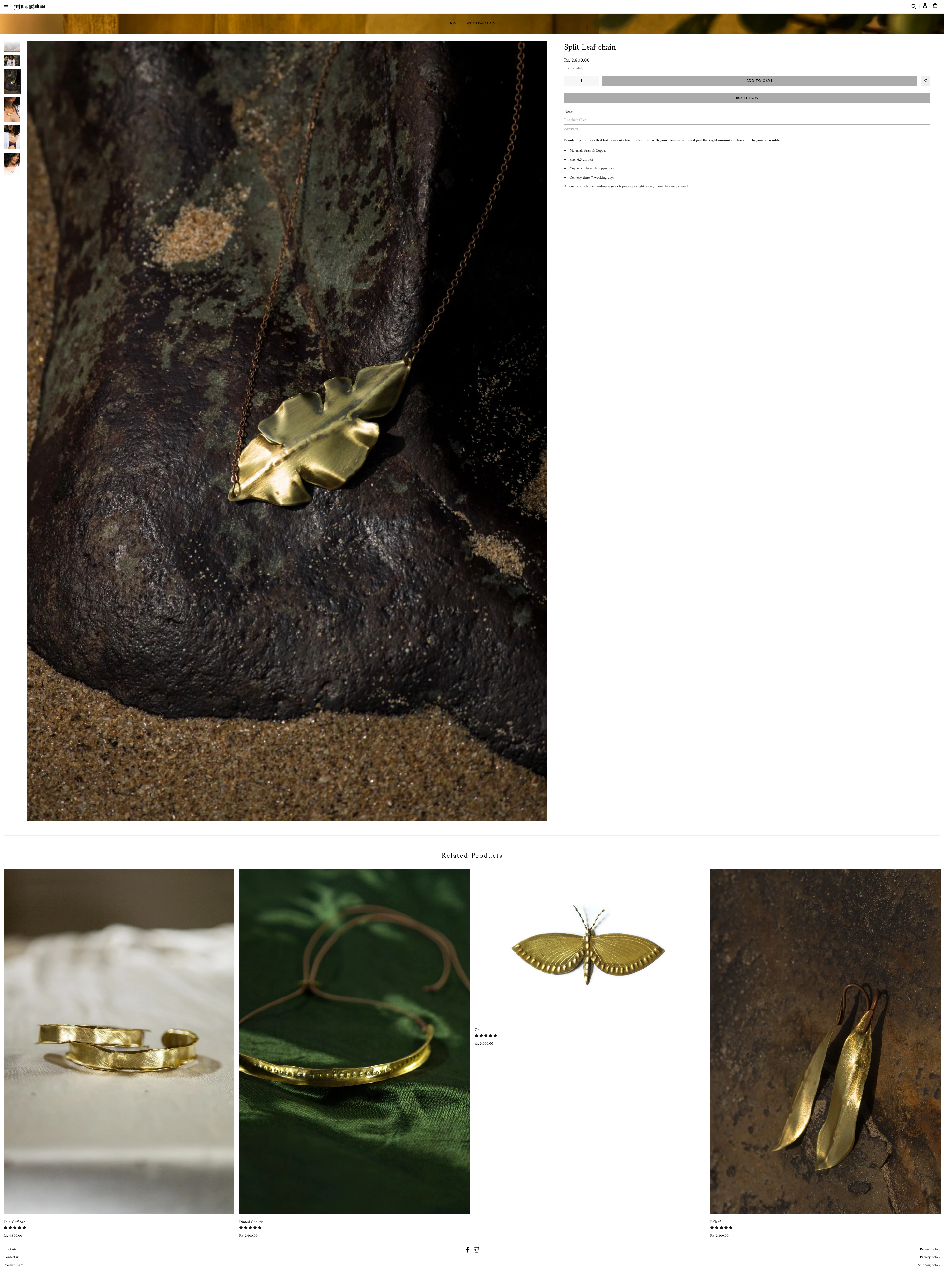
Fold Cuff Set (14, 1222)
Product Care (576, 120)
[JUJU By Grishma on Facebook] (467, 1251)
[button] (15, 1228)
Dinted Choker (251, 1222)
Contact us (11, 1257)
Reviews (571, 128)
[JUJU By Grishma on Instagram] (476, 1251)
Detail (569, 112)
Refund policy (930, 1249)
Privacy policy (930, 1257)
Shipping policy (929, 1265)
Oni (478, 1029)
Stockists (10, 1249)
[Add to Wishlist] (925, 81)
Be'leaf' (715, 1222)
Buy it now (747, 97)
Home (453, 23)
